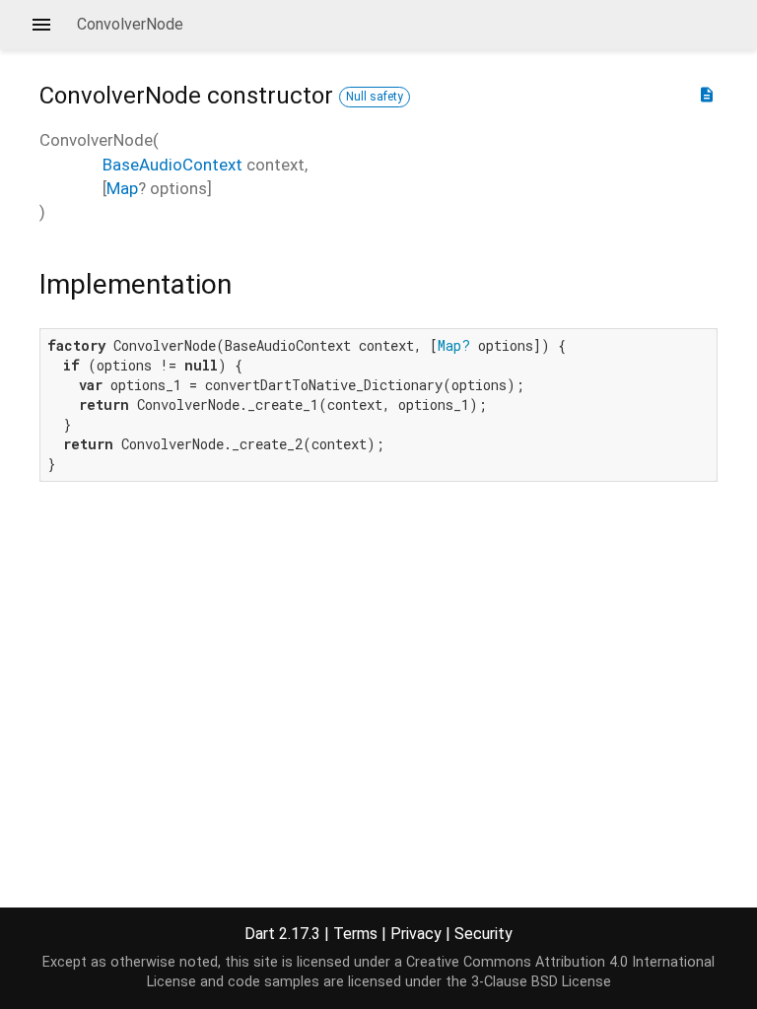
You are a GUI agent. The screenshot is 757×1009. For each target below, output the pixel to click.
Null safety (374, 96)
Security (483, 933)
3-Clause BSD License (541, 982)
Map (122, 188)
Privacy (416, 933)
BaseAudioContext (172, 164)
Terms (355, 933)
